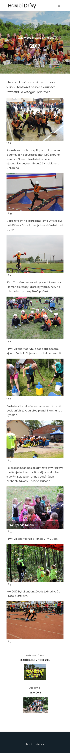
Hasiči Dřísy (22, 5)
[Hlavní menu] (59, 6)
